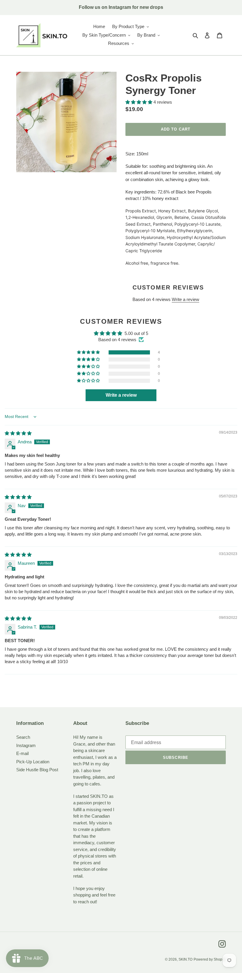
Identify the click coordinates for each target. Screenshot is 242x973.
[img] (18, 433)
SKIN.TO (185, 959)
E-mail (22, 753)
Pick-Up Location (32, 761)
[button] (139, 102)
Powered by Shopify (210, 959)
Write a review (185, 299)
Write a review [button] (121, 395)
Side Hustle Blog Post (37, 769)
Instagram (26, 745)
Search (23, 737)
